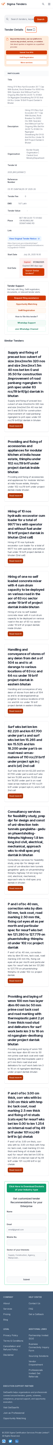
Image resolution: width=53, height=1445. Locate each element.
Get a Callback (36, 1314)
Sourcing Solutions (38, 1356)
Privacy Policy (10, 1335)
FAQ (31, 1308)
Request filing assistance (26, 298)
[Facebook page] (3, 1441)
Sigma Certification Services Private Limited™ (29, 1432)
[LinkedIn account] (16, 1441)
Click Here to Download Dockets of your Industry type (26, 1188)
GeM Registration (27, 57)
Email (9, 1224)
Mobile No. (12, 1237)
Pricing (6, 1314)
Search (40, 19)
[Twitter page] (10, 1441)
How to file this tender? (26, 316)
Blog (5, 1319)
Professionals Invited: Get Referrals (36, 1373)
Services (7, 1308)
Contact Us (34, 1303)
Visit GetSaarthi (11, 1407)
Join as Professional (13, 1413)
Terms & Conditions (13, 1340)
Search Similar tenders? (32, 271)
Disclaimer (8, 1355)
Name (9, 1211)
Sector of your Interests (18, 1250)
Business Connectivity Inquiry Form (39, 1347)
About (6, 1303)
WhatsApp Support (27, 323)
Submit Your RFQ (26, 52)
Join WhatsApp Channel (26, 329)
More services (26, 63)
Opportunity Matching (26, 304)
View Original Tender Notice (23, 238)
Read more (14, 426)
